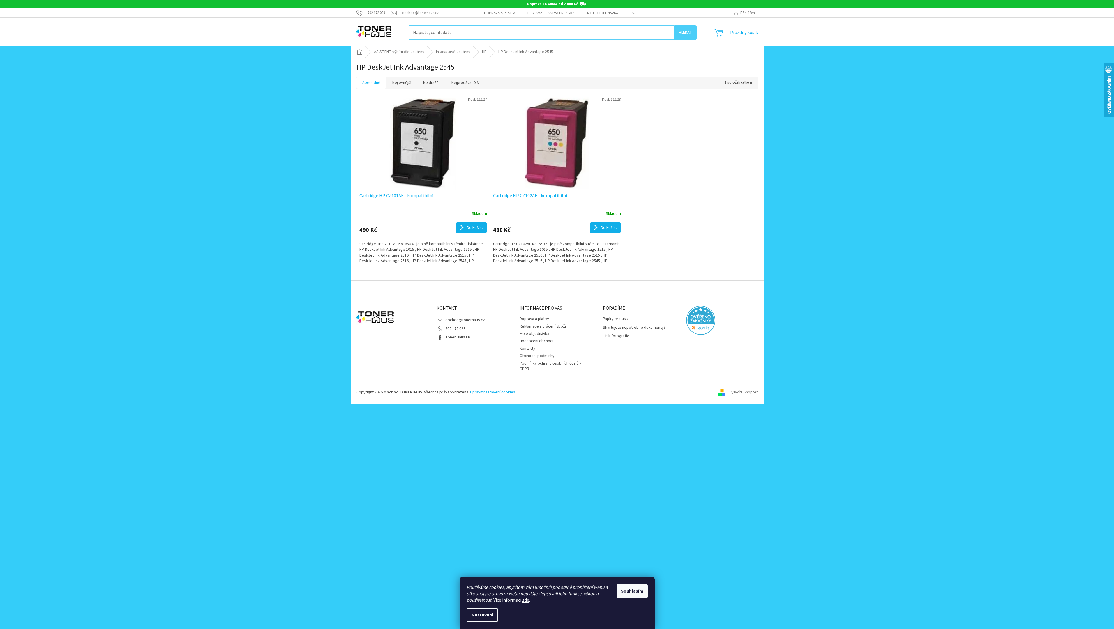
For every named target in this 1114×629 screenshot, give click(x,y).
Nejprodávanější (465, 83)
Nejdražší (431, 83)
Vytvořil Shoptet (744, 392)
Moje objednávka (602, 13)
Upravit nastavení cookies (492, 392)
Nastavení (482, 615)
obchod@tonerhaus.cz (465, 320)
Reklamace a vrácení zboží (551, 13)
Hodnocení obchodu (537, 341)
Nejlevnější (401, 83)
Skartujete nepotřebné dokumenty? (634, 328)
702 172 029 (455, 329)
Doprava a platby (500, 13)
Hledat (685, 33)
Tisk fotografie (616, 336)
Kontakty (527, 348)
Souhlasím (632, 591)
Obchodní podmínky (537, 356)
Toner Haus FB (457, 337)
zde (525, 600)
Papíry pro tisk (615, 319)
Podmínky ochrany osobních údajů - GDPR (550, 366)
